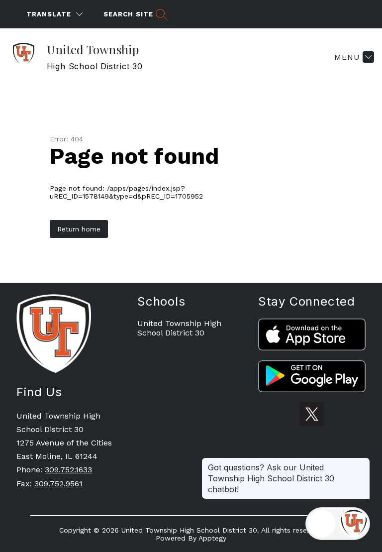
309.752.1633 (68, 469)
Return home (78, 229)
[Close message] (362, 462)
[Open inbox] (322, 524)
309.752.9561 (58, 483)
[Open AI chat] (354, 524)
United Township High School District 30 (179, 328)
